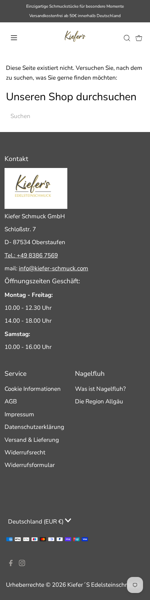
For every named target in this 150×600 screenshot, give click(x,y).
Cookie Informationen (33, 389)
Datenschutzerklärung (34, 427)
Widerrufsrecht (25, 452)
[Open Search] (127, 38)
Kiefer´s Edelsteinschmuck (103, 585)
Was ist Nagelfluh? (100, 389)
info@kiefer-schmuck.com (53, 268)
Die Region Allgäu (99, 401)
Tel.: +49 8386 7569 (31, 255)
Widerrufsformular (30, 465)
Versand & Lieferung (32, 440)
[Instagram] (22, 564)
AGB (11, 401)
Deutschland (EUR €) (36, 522)
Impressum (19, 414)
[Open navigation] (22, 37)
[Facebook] (11, 564)
